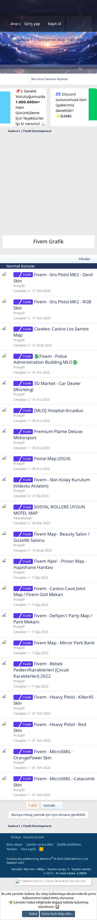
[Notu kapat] (89, 880)
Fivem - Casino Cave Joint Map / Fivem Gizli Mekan (49, 591)
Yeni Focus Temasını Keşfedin (49, 79)
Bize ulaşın (14, 844)
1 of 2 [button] (32, 805)
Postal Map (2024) (52, 458)
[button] (90, 873)
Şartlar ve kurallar (39, 844)
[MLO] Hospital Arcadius (58, 410)
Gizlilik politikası (69, 844)
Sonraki (49, 805)
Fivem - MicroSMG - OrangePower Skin (43, 754)
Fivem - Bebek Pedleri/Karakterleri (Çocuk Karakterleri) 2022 (41, 670)
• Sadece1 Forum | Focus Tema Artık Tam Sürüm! (53, 881)
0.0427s (49, 873)
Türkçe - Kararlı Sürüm (27, 837)
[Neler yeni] (72, 24)
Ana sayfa (19, 23)
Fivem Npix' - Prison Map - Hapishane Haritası (49, 564)
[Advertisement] (48, 185)
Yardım (11, 849)
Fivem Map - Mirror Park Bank (64, 643)
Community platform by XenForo (47, 859)
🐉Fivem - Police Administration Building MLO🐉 (45, 359)
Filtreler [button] (84, 259)
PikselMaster (22, 518)
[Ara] (85, 24)
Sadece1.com (15, 862)
